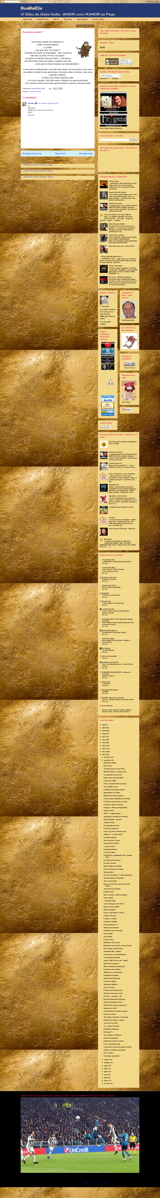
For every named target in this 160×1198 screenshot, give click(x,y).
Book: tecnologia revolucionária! (114, 966)
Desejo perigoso (109, 872)
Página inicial (60, 153)
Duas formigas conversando (113, 866)
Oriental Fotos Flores (109, 585)
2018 (104, 733)
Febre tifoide (108, 936)
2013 (104, 748)
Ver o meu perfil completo (105, 322)
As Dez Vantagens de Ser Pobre (114, 904)
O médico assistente (110, 837)
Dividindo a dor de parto (112, 942)
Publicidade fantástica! (111, 1029)
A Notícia (112, 517)
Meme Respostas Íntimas (117, 224)
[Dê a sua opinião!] (56, 88)
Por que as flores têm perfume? (111, 587)
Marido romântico (110, 909)
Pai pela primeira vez (111, 924)
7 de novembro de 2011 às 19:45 (48, 103)
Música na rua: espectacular (113, 972)
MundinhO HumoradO (110, 690)
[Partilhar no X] (58, 88)
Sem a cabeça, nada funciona (113, 948)
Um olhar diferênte (108, 650)
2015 (104, 742)
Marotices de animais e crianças (114, 1020)
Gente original (108, 898)
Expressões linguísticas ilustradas (114, 999)
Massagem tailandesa (110, 984)
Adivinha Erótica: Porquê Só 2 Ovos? (121, 507)
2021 (104, 725)
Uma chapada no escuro (111, 825)
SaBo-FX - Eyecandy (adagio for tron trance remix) (118, 699)
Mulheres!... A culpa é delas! (113, 834)
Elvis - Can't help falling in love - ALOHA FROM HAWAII (117, 665)
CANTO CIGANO (108, 609)
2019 (104, 731)
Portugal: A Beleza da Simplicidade (115, 807)
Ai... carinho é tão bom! (111, 1026)
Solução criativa (109, 810)
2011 (104, 754)
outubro (107, 1059)
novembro (107, 760)
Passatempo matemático (112, 1056)
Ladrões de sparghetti (111, 1038)
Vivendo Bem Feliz (108, 560)
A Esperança (106, 684)
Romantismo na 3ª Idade (112, 792)
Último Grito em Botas (116, 235)
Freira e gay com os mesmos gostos (115, 831)
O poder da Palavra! (108, 676)
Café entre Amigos (108, 638)
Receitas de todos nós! (109, 577)
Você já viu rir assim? (111, 1023)
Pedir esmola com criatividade (114, 778)
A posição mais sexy (115, 463)
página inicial (27, 19)
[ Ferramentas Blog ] (109, 567)
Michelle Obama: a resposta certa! (115, 772)
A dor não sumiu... (110, 852)
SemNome (132, 368)
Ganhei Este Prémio (115, 203)
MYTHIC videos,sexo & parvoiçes (113, 698)
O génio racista (109, 939)
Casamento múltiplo (110, 921)
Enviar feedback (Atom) (61, 160)
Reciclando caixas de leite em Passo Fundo (117, 945)
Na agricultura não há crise (113, 775)
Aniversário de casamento (112, 889)
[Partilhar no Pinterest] (62, 88)
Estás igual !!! (108, 1032)
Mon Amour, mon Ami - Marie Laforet (122, 246)
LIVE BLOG (106, 648)
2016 (104, 739)
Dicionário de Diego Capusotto (114, 795)
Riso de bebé (108, 766)
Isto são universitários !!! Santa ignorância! (118, 875)
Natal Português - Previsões (113, 819)
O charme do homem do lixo (113, 990)
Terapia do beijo (109, 822)
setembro (107, 1062)
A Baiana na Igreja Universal (113, 804)
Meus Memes (68, 19)
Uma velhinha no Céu (111, 786)
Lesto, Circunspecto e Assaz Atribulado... (122, 474)
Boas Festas (108, 539)
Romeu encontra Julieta (111, 906)
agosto (106, 1065)
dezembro (107, 757)
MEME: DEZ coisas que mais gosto (115, 1005)
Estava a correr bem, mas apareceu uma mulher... (117, 885)
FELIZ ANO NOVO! (115, 266)
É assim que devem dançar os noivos (115, 801)
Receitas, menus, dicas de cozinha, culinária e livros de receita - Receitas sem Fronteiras (117, 711)
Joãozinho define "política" (113, 951)
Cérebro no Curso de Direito (111, 595)
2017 (104, 737)
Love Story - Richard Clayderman (120, 277)
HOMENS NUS (114, 485)
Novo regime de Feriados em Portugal (116, 1017)
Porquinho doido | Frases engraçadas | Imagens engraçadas (117, 620)
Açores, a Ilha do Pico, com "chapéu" (116, 960)
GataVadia (31, 103)
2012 (104, 751)
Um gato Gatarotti (110, 863)
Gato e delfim (108, 933)
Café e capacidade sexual (112, 1044)
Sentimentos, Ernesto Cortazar (114, 1041)
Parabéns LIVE (109, 892)
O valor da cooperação (111, 828)
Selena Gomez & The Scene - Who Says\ (122, 528)
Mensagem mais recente (32, 153)
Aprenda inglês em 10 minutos (114, 878)
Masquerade (106, 682)
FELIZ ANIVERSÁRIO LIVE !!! (112, 256)
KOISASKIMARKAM (109, 630)
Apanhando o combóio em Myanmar (116, 816)
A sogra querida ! (109, 846)
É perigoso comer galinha (112, 969)
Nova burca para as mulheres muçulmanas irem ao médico (123, 442)
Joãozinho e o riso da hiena (118, 496)
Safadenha (105, 691)
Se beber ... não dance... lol (112, 996)
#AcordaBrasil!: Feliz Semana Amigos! (114, 632)
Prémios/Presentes (43, 19)
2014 (104, 745)
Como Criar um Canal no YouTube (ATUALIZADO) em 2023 (113, 570)
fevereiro (107, 1083)
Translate (115, 78)
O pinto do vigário (110, 981)
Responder (31, 115)
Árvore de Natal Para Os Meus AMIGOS (117, 214)
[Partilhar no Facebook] (60, 88)
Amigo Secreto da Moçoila (117, 192)
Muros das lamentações (111, 927)
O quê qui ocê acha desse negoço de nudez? (118, 1047)
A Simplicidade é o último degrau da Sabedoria (116, 561)
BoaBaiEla (31, 8)
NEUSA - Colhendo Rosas (112, 813)
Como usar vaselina (110, 780)
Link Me (56, 19)
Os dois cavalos (114, 181)
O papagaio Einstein (110, 849)
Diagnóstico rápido (110, 763)
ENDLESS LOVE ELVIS (110, 662)
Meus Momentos (82, 19)
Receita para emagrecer (111, 963)
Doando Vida (106, 601)
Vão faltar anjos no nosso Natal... (114, 769)
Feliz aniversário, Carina (112, 840)
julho (106, 1068)
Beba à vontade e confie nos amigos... (116, 895)
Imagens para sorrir (110, 1008)
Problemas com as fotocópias (113, 930)
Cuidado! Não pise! (110, 915)
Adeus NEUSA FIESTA (111, 843)
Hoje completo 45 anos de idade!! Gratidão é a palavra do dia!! (116, 641)
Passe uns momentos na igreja (113, 869)
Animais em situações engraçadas (114, 1050)
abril (106, 1077)
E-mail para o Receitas (109, 579)
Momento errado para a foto (113, 993)
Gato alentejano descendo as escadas (115, 1011)
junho (106, 1071)
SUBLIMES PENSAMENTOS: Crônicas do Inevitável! (116, 673)
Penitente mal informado (112, 978)
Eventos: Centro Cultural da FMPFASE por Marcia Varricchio (115, 612)
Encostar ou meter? (110, 1014)
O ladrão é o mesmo (110, 918)
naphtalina (86, 1183)
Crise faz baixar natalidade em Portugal (117, 798)
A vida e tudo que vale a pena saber (113, 603)
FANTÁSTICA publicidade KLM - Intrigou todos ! (118, 856)
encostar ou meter (35, 91)
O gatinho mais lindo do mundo (114, 789)
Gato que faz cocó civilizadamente (115, 954)
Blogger (104, 1183)
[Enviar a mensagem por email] (54, 88)
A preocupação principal (112, 957)
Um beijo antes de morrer (112, 860)
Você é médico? (109, 1053)
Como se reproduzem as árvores (114, 912)
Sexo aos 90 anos (109, 987)
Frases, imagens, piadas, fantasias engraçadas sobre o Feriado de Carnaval (118, 623)
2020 (104, 728)
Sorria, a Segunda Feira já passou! (115, 783)
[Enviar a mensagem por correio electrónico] (49, 88)
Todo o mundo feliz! (110, 881)
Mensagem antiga (86, 153)
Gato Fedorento (107, 705)
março (106, 1080)
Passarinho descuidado (111, 975)
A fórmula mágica (110, 900)
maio (106, 1074)
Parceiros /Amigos (98, 19)
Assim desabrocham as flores (113, 1002)
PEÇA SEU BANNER (109, 656)
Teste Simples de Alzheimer (113, 1035)
